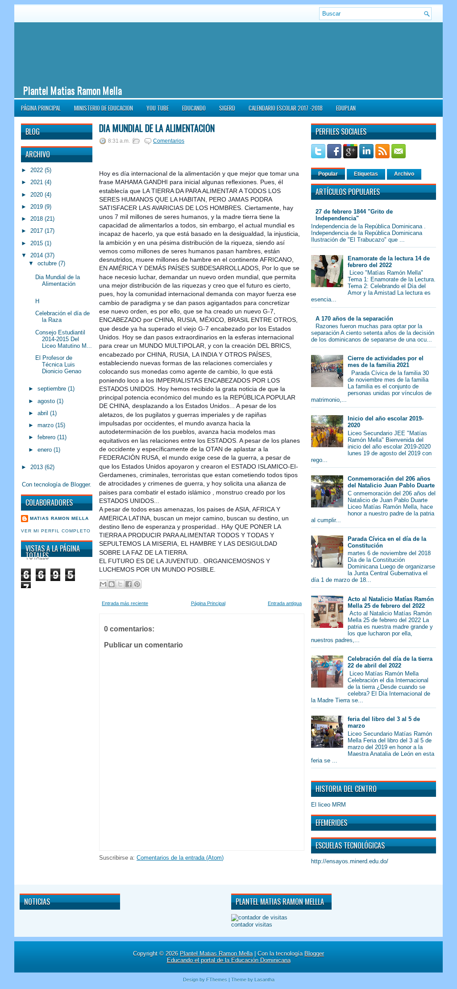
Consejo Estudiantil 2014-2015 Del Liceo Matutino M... (63, 339)
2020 (37, 194)
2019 (37, 206)
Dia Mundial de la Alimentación (57, 280)
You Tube (157, 107)
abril (43, 413)
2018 (37, 218)
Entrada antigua (285, 603)
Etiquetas (366, 174)
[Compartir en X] (120, 584)
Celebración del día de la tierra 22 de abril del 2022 (390, 662)
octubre (47, 263)
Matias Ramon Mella (59, 518)
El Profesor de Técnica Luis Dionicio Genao (58, 364)
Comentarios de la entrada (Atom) (180, 857)
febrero (47, 437)
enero (45, 449)
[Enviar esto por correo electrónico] (103, 584)
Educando (194, 107)
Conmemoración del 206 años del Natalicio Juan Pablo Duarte (391, 482)
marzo (46, 425)
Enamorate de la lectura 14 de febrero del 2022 (389, 261)
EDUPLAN (346, 107)
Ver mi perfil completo (56, 530)
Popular (328, 174)
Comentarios (168, 141)
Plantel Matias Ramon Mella (72, 90)
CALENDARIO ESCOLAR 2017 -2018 (286, 107)
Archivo (404, 174)
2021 (37, 182)
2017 (37, 230)
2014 (37, 255)
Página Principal (41, 107)
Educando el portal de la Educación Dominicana (229, 960)
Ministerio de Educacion (103, 107)
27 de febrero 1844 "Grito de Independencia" (354, 215)
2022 (37, 170)
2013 (37, 467)
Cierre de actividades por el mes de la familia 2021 (386, 361)
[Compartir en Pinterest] (137, 584)
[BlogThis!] (111, 584)
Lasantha (264, 979)
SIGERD (227, 107)
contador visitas (251, 924)
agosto (47, 401)
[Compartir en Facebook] (128, 584)
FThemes (216, 979)
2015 (37, 243)
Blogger (80, 484)
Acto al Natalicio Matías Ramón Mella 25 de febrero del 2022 (391, 602)
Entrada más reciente (125, 603)
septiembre (52, 388)
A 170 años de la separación (354, 318)
